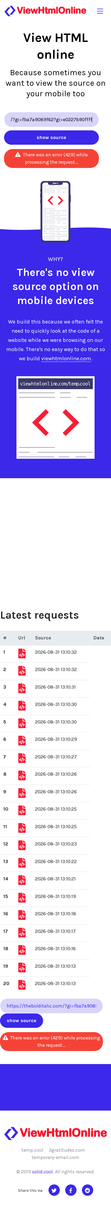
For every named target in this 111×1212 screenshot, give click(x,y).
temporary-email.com (55, 1157)
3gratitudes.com (67, 1150)
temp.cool (32, 1150)
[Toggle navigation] (100, 10)
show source (51, 137)
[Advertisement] (55, 536)
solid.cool (42, 1172)
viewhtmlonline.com (66, 358)
